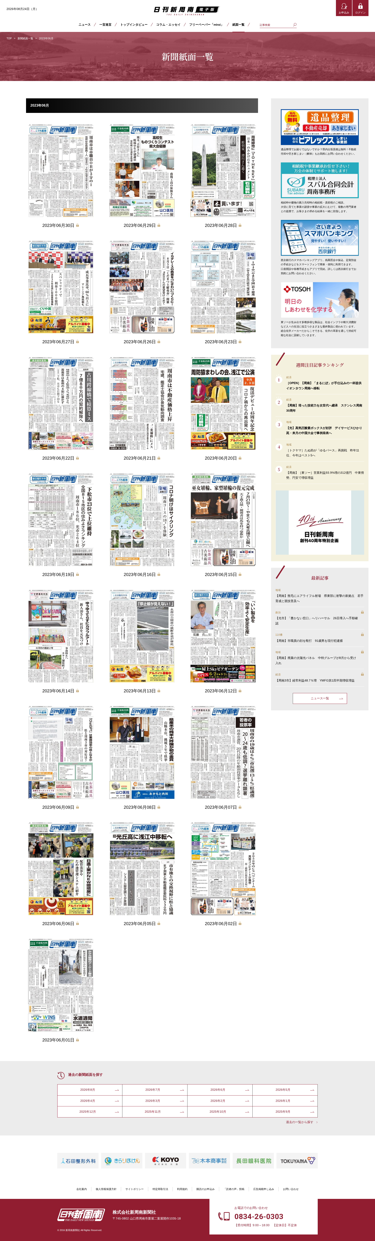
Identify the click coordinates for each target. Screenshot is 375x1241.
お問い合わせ (291, 1189)
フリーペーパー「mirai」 (206, 24)
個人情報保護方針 (106, 1189)
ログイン (360, 12)
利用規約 (182, 1189)
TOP (9, 38)
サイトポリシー (134, 1189)
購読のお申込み (205, 1189)
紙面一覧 (238, 24)
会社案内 (81, 1189)
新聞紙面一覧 (25, 38)
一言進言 (105, 24)
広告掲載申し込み (263, 1189)
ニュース (85, 24)
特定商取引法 (160, 1189)
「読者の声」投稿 (234, 1189)
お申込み (344, 12)
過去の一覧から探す (299, 1122)
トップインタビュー (134, 24)
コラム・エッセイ (168, 24)
